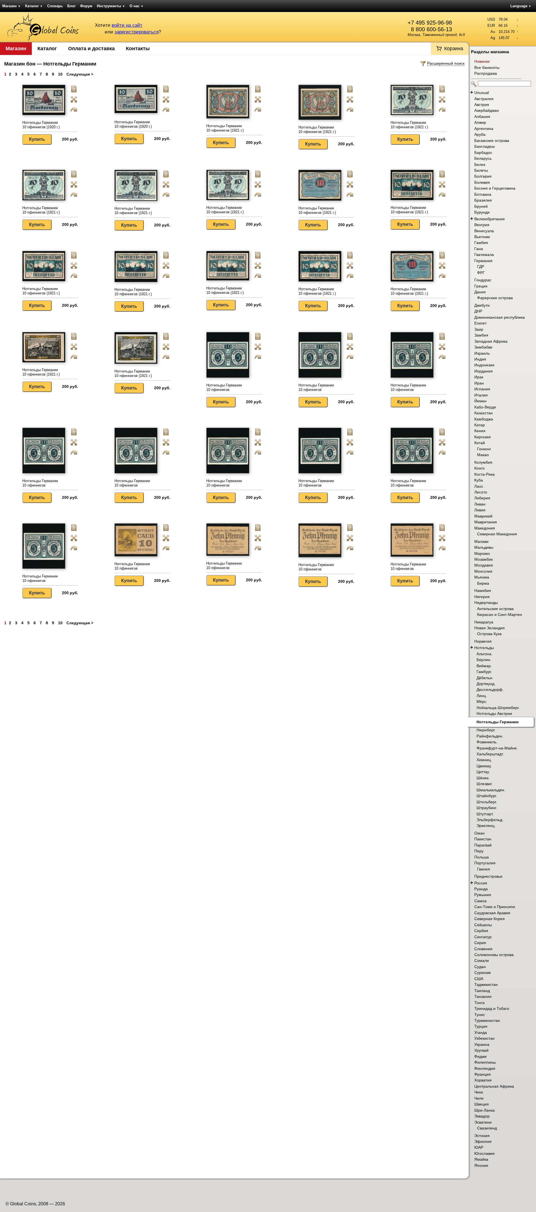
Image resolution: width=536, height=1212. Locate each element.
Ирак (478, 377)
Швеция (481, 1104)
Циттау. (483, 772)
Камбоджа (483, 419)
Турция (480, 1026)
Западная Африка (491, 341)
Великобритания (489, 219)
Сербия (481, 930)
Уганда (480, 1032)
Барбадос (483, 152)
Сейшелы (483, 925)
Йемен (480, 401)
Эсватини (483, 1122)
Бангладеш (484, 146)
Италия (481, 395)
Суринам (482, 972)
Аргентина (483, 128)
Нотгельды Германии (498, 722)
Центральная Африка (494, 1086)
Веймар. (484, 666)
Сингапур (483, 937)
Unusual (481, 92)
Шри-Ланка (484, 1110)
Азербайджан (486, 110)
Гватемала (484, 254)
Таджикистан (486, 984)
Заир (478, 329)
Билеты (481, 170)
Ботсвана (482, 194)
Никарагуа (483, 622)
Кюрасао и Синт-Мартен (499, 614)
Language (520, 6)
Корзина (453, 48)
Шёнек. (483, 778)
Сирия (480, 942)
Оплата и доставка (91, 48)
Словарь (55, 6)
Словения (483, 949)
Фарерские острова (495, 298)
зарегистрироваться (136, 32)
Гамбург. (484, 671)
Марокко (482, 553)
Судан (480, 966)
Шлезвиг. (484, 784)
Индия (480, 359)
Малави (481, 541)
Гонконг (484, 449)
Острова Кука (489, 634)
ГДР (480, 266)
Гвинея (483, 869)
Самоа (480, 901)
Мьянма (481, 577)
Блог (71, 6)
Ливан (479, 504)
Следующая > (79, 74)
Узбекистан (484, 1038)
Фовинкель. (487, 742)
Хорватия (483, 1080)
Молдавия (483, 565)
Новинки (482, 61)
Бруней (481, 206)
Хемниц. (484, 760)
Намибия (482, 590)
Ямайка (481, 1159)
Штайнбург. (487, 796)
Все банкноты (486, 67)
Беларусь (483, 158)
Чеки (478, 1092)
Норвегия (483, 641)
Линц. (482, 695)
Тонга (479, 1002)
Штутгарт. (485, 814)
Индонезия (484, 365)
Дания (480, 292)
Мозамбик (483, 559)
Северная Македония (497, 534)
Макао (483, 455)
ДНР (478, 311)
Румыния (482, 894)
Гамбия (481, 242)
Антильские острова (495, 608)
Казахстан (483, 413)
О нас (136, 6)
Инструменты (111, 6)
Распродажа (485, 73)
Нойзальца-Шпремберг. (498, 707)
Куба (478, 480)
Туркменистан (487, 1020)
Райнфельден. (490, 736)
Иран (479, 383)
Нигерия (482, 596)
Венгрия (481, 224)
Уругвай (481, 1050)
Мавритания (485, 522)
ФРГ (481, 272)
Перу (479, 851)
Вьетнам (482, 236)
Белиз (479, 164)
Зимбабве (483, 347)
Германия (483, 260)
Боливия (482, 182)
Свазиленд (487, 1128)
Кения (479, 431)
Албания (482, 116)
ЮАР (478, 1147)
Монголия (483, 571)
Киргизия (482, 437)
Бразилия (483, 200)
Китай (479, 443)
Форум (86, 6)
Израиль (482, 353)
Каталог (34, 6)
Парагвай (483, 845)
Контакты (138, 48)
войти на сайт (127, 25)
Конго (479, 468)
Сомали (481, 960)
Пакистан (482, 839)
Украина (481, 1044)
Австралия (484, 98)
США (478, 978)
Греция (480, 286)
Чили (479, 1098)
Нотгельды (484, 647)
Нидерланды (486, 602)
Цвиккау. (484, 766)
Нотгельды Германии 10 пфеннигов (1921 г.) (225, 128)
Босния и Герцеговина (494, 188)
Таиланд (482, 990)
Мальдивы (483, 547)
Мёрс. (482, 701)
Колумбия (483, 462)
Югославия (484, 1153)
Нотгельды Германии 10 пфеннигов (224, 387)
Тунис (479, 1014)
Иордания (483, 371)
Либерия (482, 498)
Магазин (11, 6)
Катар (479, 425)
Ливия (479, 510)
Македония (484, 528)
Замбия (481, 335)
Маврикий (483, 516)
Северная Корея (489, 918)
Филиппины (485, 1062)
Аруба (479, 134)
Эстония (482, 1135)
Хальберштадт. (490, 754)
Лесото (480, 492)
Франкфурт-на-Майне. (497, 748)
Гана (478, 248)
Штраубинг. (487, 807)
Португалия (485, 863)
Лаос (478, 486)
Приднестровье (488, 876)
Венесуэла (484, 231)
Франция (482, 1074)
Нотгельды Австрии (494, 713)
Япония (481, 1165)
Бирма (483, 583)
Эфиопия (483, 1141)
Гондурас (482, 280)
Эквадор (482, 1116)
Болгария (483, 176)
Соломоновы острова (494, 954)
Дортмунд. (486, 683)
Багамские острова (491, 140)
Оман (479, 833)
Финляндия (484, 1068)
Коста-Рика (484, 474)
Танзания (483, 996)
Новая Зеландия (489, 628)
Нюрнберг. (486, 730)
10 (60, 74)
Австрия (481, 104)
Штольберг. (487, 802)
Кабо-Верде (485, 407)
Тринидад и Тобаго (491, 1008)
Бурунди (482, 212)
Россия (480, 883)
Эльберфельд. (490, 819)
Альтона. (484, 654)
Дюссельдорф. (490, 689)
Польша (481, 857)
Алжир (480, 122)
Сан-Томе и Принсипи (494, 906)
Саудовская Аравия (492, 913)
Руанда (481, 889)
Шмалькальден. (491, 790)
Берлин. (484, 659)
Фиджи (480, 1056)
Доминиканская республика (499, 317)
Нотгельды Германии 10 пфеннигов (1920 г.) (41, 124)
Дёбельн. (485, 678)
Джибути (482, 305)
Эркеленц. (486, 825)
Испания (482, 389)
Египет (480, 323)
